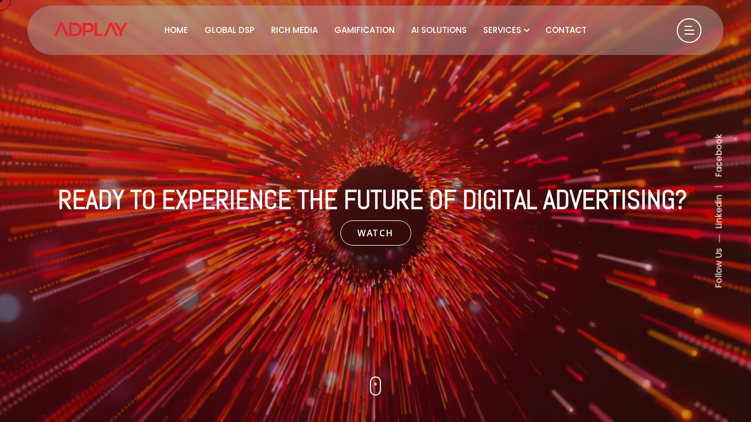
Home (176, 30)
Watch (375, 233)
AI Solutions (439, 30)
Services (502, 30)
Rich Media (294, 30)
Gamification (364, 30)
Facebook (719, 155)
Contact (566, 30)
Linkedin (719, 212)
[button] (375, 386)
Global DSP (230, 30)
